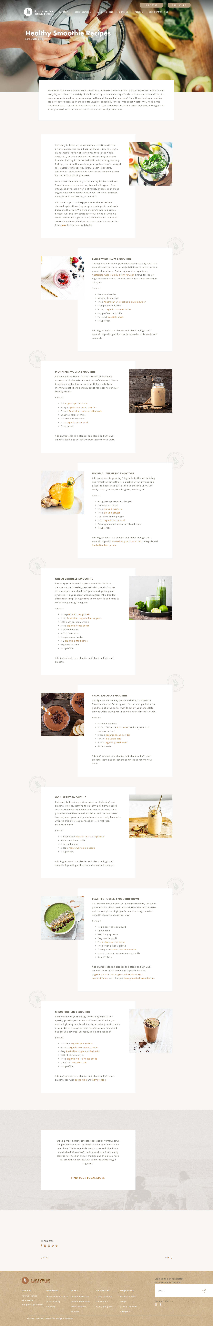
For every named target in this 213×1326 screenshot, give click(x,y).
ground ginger (112, 512)
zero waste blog (34, 38)
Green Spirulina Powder (123, 949)
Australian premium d (127, 541)
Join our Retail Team (80, 1301)
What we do (27, 1300)
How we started (29, 1296)
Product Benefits (128, 1306)
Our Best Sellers (128, 1296)
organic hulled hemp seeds (82, 1058)
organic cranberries (103, 974)
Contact (75, 1311)
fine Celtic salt (116, 317)
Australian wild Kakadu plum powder (125, 301)
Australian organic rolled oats (85, 411)
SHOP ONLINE (179, 5)
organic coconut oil (78, 422)
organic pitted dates (76, 403)
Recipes (124, 1301)
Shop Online (102, 1301)
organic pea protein (79, 614)
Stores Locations (104, 1296)
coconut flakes (100, 978)
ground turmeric (113, 509)
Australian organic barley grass (84, 618)
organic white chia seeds (81, 847)
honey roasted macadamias (139, 978)
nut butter (122, 727)
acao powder (123, 735)
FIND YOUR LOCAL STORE (88, 1177)
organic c (111, 735)
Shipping (50, 1306)
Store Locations (79, 1306)
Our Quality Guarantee (32, 1304)
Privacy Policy (53, 1301)
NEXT (168, 1257)
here (64, 225)
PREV (45, 1257)
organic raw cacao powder (81, 407)
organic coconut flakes (118, 309)
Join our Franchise (80, 1296)
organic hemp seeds (78, 625)
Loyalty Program (104, 1306)
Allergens (125, 1311)
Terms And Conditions (57, 1296)
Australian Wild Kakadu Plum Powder (113, 274)
